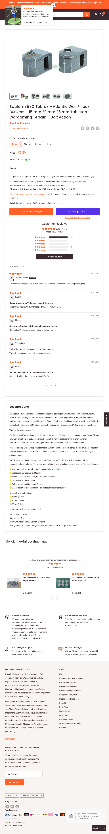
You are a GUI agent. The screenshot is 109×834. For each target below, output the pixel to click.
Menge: (12, 168)
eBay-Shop (64, 715)
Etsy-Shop (63, 707)
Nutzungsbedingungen (69, 699)
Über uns (63, 674)
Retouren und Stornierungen (71, 678)
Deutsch (10, 795)
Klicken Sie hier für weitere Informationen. (27, 194)
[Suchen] (86, 14)
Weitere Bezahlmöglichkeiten (77, 217)
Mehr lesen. (10, 739)
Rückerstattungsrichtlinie (70, 690)
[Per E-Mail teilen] (98, 128)
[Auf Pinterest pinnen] (87, 128)
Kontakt (62, 703)
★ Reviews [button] (106, 419)
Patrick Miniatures (18, 128)
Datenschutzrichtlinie (68, 686)
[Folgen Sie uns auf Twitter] (12, 806)
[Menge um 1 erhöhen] (37, 168)
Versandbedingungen (68, 695)
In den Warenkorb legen (31, 211)
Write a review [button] (55, 257)
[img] (15, 274)
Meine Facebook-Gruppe (70, 723)
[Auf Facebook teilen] (82, 128)
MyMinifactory (65, 711)
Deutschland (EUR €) (30, 795)
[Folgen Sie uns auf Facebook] (7, 806)
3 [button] (55, 386)
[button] (15, 123)
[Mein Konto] (96, 14)
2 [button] (51, 386)
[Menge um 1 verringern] (21, 168)
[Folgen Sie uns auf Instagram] (17, 806)
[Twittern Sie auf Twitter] (93, 128)
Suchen (62, 728)
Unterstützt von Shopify (14, 826)
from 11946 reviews (54, 567)
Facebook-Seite (66, 719)
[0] (101, 14)
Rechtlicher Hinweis (67, 682)
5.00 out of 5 (61, 229)
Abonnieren (14, 782)
